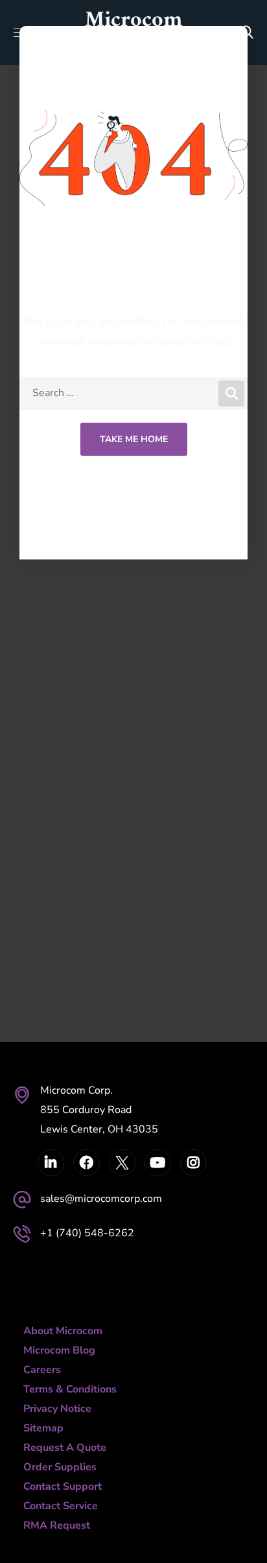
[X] (122, 1162)
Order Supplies (60, 1467)
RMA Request (56, 1525)
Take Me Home (134, 439)
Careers (42, 1370)
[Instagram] (193, 1162)
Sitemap (43, 1428)
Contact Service (60, 1506)
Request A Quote (64, 1447)
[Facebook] (86, 1162)
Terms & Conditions (70, 1389)
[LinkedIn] (51, 1162)
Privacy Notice (57, 1409)
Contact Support (62, 1486)
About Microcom (62, 1331)
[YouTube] (158, 1162)
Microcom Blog (59, 1350)
